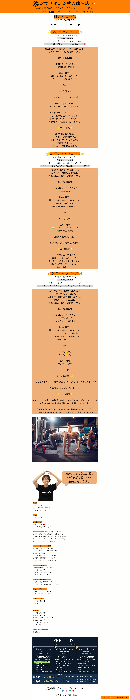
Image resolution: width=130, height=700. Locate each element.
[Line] (70, 691)
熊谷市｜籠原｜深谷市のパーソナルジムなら (65, 688)
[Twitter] (63, 691)
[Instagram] (67, 691)
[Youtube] (73, 691)
